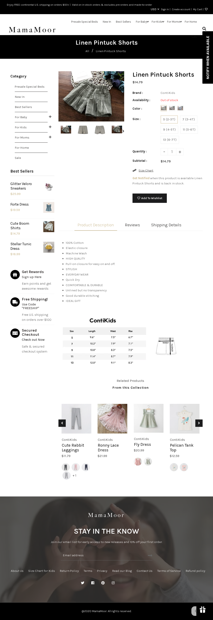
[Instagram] (113, 583)
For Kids (21, 127)
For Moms (22, 137)
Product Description (96, 225)
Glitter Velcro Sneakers (21, 186)
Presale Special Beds (30, 86)
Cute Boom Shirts (19, 225)
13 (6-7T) (170, 140)
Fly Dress (142, 444)
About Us (17, 571)
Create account (181, 9)
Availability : (141, 100)
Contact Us (144, 571)
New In (20, 97)
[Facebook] (93, 583)
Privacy (102, 571)
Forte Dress (19, 204)
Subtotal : (140, 161)
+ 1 (74, 475)
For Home (22, 147)
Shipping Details (166, 225)
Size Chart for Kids (41, 571)
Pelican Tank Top (181, 447)
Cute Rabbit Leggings (73, 447)
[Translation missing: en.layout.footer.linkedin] (123, 583)
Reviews (132, 225)
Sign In (165, 9)
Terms (88, 571)
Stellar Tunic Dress (20, 246)
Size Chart (146, 170)
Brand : (138, 93)
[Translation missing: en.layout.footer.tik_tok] (133, 583)
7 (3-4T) (188, 119)
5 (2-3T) (169, 119)
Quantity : (140, 151)
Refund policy (195, 571)
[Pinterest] (103, 583)
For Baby (21, 117)
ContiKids (69, 440)
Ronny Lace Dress (108, 447)
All (87, 51)
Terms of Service (169, 571)
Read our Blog (122, 571)
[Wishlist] (205, 9)
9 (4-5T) (169, 129)
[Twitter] (82, 583)
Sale (18, 158)
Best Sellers (23, 107)
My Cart (197, 9)
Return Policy (69, 571)
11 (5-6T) (189, 129)
